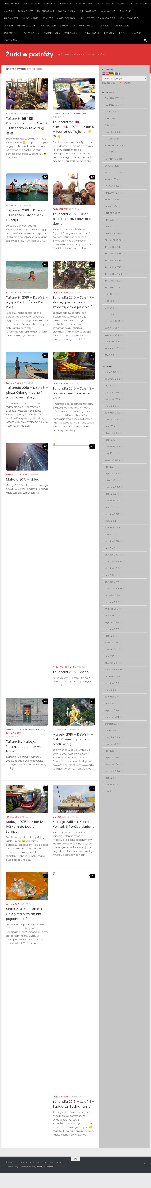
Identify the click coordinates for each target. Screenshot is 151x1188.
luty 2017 (109, 656)
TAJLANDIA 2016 (31, 33)
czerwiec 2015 (112, 737)
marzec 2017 (111, 649)
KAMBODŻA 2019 (66, 18)
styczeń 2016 (112, 710)
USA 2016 (104, 25)
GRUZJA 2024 (25, 11)
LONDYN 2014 (11, 40)
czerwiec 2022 (112, 500)
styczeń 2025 (112, 433)
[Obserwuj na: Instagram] (144, 1164)
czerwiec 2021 (112, 527)
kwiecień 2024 (112, 460)
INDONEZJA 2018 (26, 25)
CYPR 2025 (66, 3)
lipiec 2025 (110, 405)
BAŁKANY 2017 (67, 25)
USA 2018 (8, 25)
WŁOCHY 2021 (86, 18)
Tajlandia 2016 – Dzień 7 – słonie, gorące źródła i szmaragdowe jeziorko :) (73, 302)
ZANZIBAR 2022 (108, 11)
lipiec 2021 (110, 520)
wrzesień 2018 (112, 595)
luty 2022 (110, 507)
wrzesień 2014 (112, 771)
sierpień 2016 (112, 683)
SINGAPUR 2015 (52, 33)
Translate (127, 82)
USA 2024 (9, 11)
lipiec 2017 (110, 635)
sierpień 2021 (112, 514)
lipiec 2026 (110, 372)
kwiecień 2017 (112, 642)
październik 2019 (113, 561)
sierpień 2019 (112, 568)
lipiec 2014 (110, 777)
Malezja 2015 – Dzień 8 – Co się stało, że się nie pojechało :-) (25, 914)
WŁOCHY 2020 (30, 18)
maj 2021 (109, 534)
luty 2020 (110, 547)
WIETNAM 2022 (88, 11)
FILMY (8, 474)
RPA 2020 (48, 18)
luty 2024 (110, 466)
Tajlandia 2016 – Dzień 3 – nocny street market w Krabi (73, 393)
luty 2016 (109, 703)
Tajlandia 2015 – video (71, 672)
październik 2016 (113, 669)
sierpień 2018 (112, 602)
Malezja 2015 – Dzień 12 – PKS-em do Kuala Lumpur (26, 826)
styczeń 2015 (112, 757)
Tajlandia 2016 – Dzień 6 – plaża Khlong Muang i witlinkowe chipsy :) (27, 392)
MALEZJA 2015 (71, 33)
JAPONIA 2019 (11, 18)
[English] (104, 73)
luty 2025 (110, 426)
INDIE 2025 (141, 3)
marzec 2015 (111, 744)
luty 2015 (109, 750)
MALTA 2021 (126, 11)
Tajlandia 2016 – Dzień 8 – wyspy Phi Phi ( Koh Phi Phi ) (27, 302)
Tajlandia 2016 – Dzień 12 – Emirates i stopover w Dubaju (25, 215)
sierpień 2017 (112, 629)
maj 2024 (110, 453)
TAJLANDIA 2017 (47, 25)
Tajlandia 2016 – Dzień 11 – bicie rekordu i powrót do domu (74, 219)
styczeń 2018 (112, 622)
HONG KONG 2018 (129, 18)
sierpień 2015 (112, 723)
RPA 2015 (109, 33)
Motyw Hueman (45, 1166)
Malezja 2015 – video (22, 479)
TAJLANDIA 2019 (106, 18)
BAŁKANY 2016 (11, 33)
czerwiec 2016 (112, 696)
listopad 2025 (112, 399)
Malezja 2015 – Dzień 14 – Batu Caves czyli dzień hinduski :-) (73, 739)
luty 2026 (110, 385)
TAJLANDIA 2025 (105, 3)
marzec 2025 (112, 419)
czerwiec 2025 (112, 412)
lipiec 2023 (110, 480)
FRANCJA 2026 (12, 3)
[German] (111, 73)
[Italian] (114, 73)
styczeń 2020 (112, 554)
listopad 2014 (112, 764)
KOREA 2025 (125, 3)
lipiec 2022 (110, 493)
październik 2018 (113, 588)
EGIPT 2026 (50, 3)
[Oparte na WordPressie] (17, 1167)
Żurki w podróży (30, 54)
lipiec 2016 (110, 689)
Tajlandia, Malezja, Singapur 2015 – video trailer (23, 746)
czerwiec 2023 (112, 487)
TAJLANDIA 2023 (67, 11)
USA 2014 (136, 33)
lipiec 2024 (110, 439)
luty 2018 (109, 615)
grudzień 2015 (112, 717)
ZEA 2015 (122, 33)
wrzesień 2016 (112, 676)
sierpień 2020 (112, 541)
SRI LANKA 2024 (45, 11)
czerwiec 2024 (112, 446)
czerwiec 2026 (112, 378)
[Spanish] (107, 73)
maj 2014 (109, 791)
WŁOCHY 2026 (32, 3)
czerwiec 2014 (112, 784)
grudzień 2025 (112, 392)
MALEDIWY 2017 (87, 25)
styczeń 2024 (112, 473)
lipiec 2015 (110, 730)
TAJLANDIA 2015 (91, 33)
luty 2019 (109, 575)
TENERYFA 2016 (121, 25)
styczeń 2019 (112, 581)
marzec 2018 (112, 608)
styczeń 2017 (112, 662)
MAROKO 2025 (84, 3)
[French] (118, 73)
